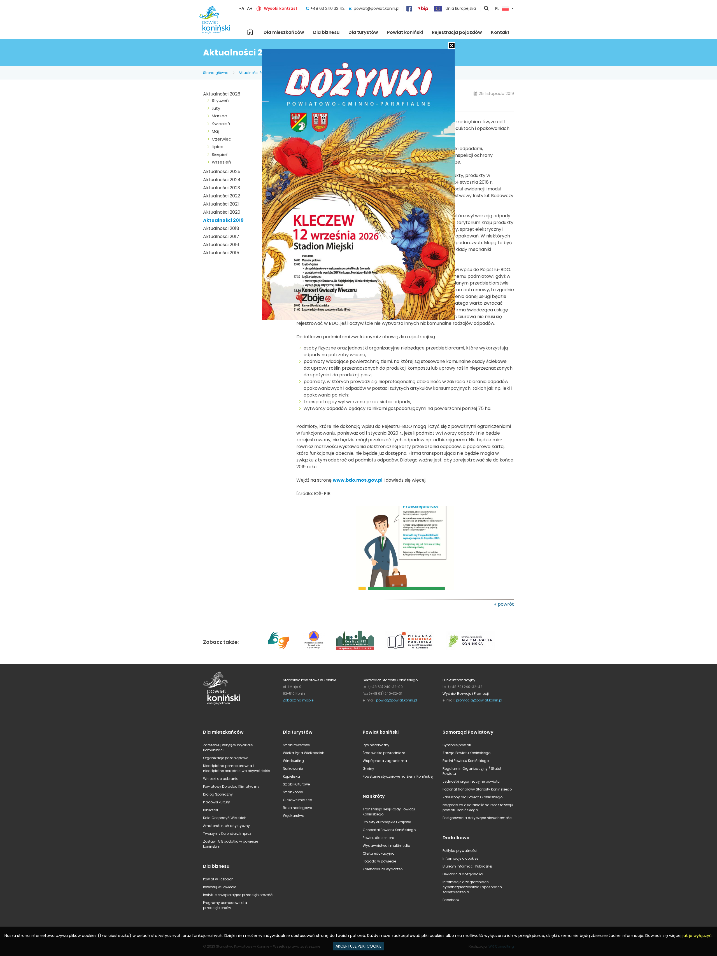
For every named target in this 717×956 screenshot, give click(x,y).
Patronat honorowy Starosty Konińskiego (477, 789)
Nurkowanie (293, 768)
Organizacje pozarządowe (225, 758)
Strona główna (250, 32)
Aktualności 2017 (221, 236)
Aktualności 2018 (221, 228)
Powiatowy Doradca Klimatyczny (231, 786)
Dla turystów (363, 32)
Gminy (368, 768)
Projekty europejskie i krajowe (387, 822)
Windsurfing (293, 760)
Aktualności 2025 (221, 171)
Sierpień (220, 154)
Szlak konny (293, 792)
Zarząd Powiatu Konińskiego (466, 752)
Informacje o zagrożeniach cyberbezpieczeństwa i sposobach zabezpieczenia (472, 887)
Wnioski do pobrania (221, 778)
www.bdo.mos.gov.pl (358, 480)
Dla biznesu (326, 32)
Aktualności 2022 (221, 196)
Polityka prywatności (460, 850)
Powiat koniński (405, 32)
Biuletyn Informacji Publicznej (467, 866)
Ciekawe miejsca (297, 800)
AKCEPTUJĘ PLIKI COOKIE (358, 946)
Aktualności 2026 (221, 94)
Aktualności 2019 (253, 72)
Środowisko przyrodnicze (384, 752)
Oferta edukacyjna (379, 853)
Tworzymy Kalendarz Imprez (227, 833)
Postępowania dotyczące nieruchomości (478, 817)
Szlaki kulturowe (296, 784)
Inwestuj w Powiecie (219, 887)
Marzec (219, 116)
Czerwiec (221, 139)
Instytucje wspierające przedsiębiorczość (238, 894)
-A (241, 8)
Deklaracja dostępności (463, 874)
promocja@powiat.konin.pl (479, 700)
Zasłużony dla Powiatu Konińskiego (472, 797)
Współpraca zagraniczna (385, 760)
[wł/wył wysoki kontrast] (259, 8)
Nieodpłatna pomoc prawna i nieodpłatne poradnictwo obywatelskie (236, 768)
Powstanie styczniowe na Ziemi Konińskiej (398, 776)
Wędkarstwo (293, 815)
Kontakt (500, 32)
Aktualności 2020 (221, 212)
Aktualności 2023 (221, 188)
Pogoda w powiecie (379, 861)
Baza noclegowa (297, 807)
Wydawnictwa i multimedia (386, 845)
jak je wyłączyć (697, 935)
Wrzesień (221, 162)
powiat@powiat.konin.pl (376, 8)
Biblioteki (210, 810)
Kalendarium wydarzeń (383, 869)
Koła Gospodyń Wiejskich (224, 817)
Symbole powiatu (457, 745)
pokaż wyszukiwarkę (486, 8)
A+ (249, 8)
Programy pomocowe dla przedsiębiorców (225, 905)
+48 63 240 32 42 (328, 8)
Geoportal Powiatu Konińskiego (389, 829)
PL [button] (497, 8)
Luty (216, 108)
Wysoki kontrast (280, 8)
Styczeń (220, 100)
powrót (506, 604)
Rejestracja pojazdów (457, 32)
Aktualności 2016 (221, 244)
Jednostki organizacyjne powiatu (471, 781)
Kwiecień (221, 124)
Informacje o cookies (460, 858)
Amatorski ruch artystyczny (226, 825)
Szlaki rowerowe (296, 745)
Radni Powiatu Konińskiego (466, 760)
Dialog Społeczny (218, 794)
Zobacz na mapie (298, 700)
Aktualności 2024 (222, 179)
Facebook (451, 899)
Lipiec (217, 147)
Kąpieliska (291, 776)
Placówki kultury (216, 802)
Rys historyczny (376, 745)
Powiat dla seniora (378, 837)
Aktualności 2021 (221, 204)
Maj (215, 131)
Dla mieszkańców (284, 32)
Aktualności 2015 (221, 253)
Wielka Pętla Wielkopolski (304, 752)
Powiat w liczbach (218, 879)
